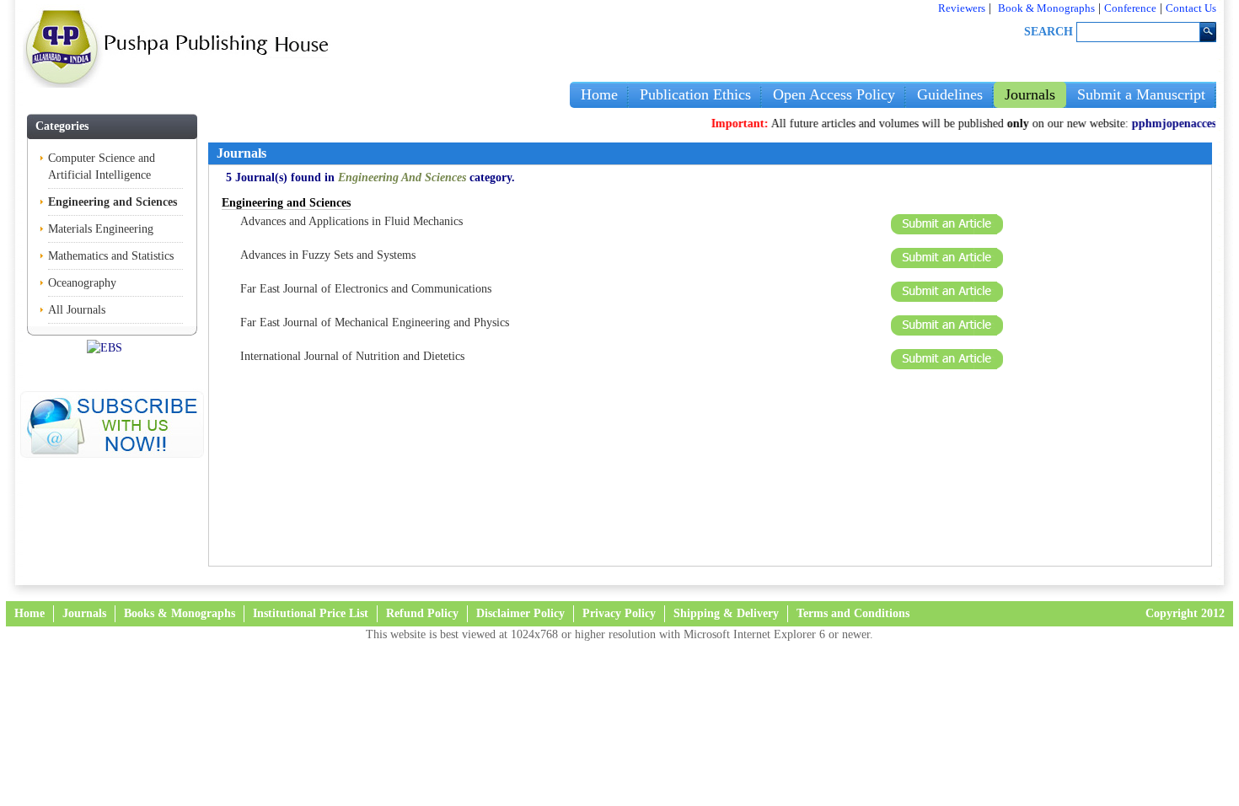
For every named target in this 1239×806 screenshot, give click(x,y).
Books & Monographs (179, 613)
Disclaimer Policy (520, 613)
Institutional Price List (310, 613)
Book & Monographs (1046, 8)
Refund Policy (422, 613)
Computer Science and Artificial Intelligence (101, 166)
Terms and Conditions (852, 613)
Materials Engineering (100, 229)
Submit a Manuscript (1141, 94)
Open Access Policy (834, 94)
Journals (1030, 94)
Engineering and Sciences (112, 202)
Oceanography (82, 283)
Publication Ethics (695, 94)
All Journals (76, 310)
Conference (1130, 8)
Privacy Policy (619, 613)
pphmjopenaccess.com (1176, 123)
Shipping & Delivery (726, 613)
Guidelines (950, 94)
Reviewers (961, 8)
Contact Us (1191, 8)
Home (599, 94)
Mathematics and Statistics (111, 256)
